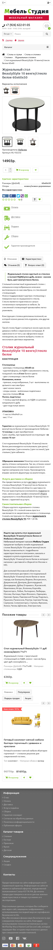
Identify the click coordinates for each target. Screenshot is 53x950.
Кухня (6, 847)
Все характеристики (12, 190)
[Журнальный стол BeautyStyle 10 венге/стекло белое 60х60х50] (7, 142)
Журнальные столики (25, 57)
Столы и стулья (14, 54)
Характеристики (33, 259)
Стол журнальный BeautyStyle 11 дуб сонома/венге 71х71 (25, 650)
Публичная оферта (13, 825)
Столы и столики (33, 54)
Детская (8, 850)
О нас (6, 797)
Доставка (8, 804)
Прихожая (9, 843)
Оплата (7, 801)
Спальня (8, 836)
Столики (8, 57)
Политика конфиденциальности (19, 822)
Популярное (24, 692)
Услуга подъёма (11, 808)
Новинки (8, 692)
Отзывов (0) (14, 265)
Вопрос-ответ (36, 265)
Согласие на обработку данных (18, 818)
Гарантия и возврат (13, 815)
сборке (43, 494)
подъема (42, 491)
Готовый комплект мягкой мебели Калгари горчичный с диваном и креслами (24, 743)
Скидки (9, 40)
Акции (21, 40)
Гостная (7, 840)
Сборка (7, 811)
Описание (12, 259)
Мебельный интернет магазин (26, 541)
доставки (32, 482)
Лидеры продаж (12, 698)
